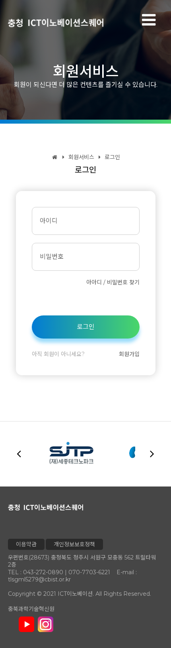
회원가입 (129, 354)
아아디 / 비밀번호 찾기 (113, 282)
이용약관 (26, 544)
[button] (152, 454)
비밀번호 (52, 256)
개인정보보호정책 (74, 544)
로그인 (111, 157)
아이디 (49, 221)
